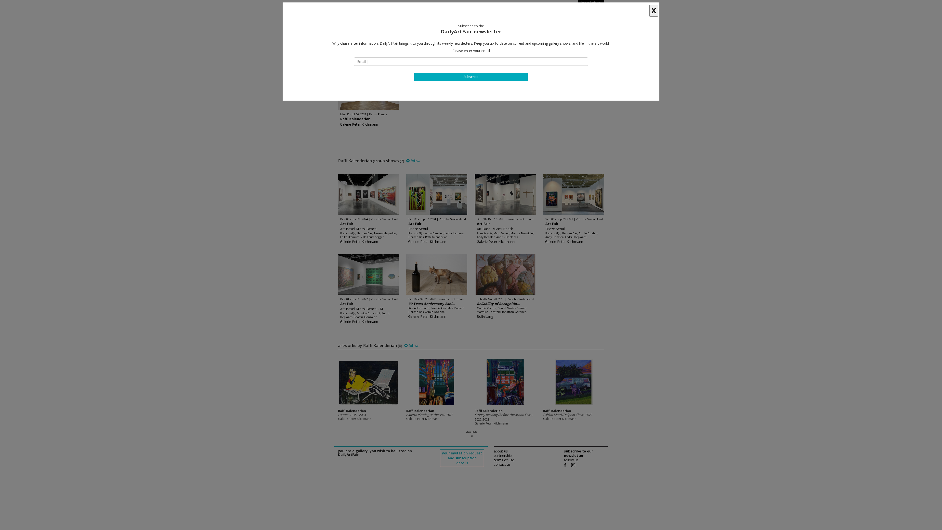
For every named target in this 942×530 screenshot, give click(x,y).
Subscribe (471, 76)
